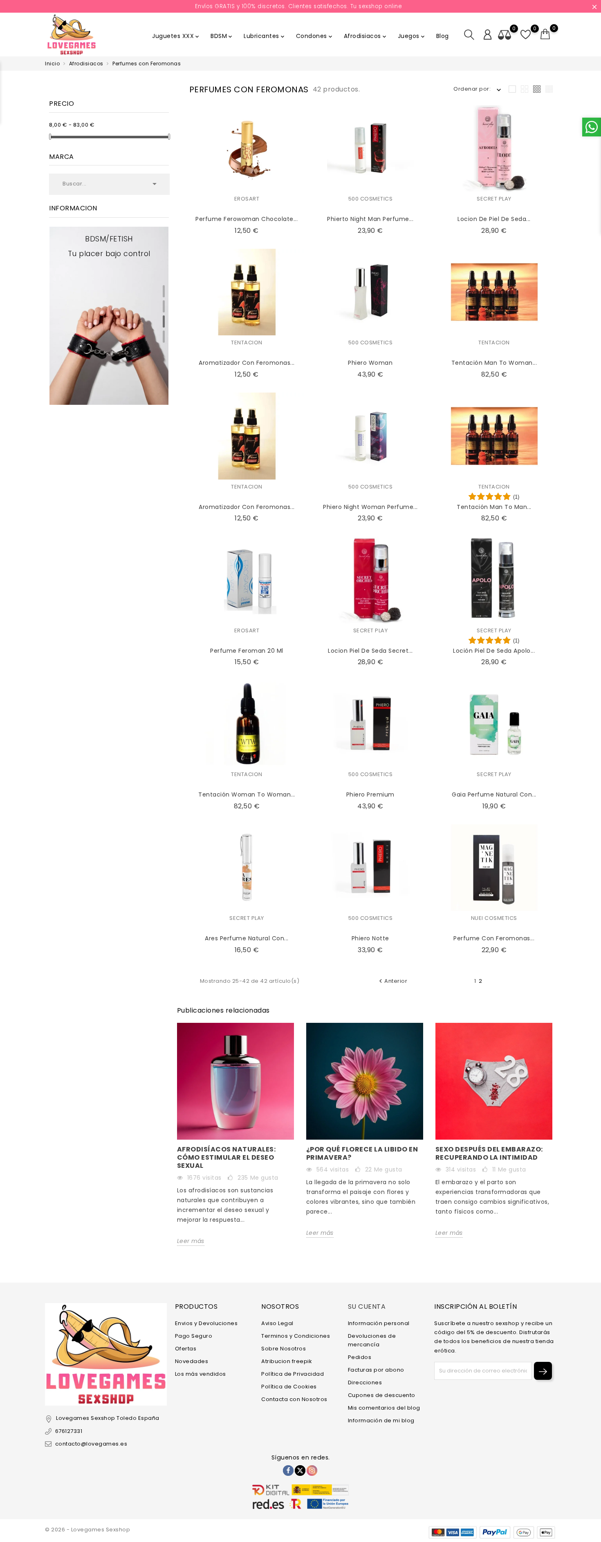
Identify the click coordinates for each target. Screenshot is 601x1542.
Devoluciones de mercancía (372, 1340)
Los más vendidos (200, 1374)
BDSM (222, 36)
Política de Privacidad (292, 1374)
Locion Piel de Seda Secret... (370, 651)
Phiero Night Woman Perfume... (370, 507)
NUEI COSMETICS (494, 918)
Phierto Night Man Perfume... (370, 219)
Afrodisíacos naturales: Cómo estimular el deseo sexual (226, 1157)
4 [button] (164, 336)
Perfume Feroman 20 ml (246, 651)
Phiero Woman (370, 363)
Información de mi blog (381, 1420)
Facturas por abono (376, 1370)
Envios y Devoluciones (206, 1323)
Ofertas (186, 1348)
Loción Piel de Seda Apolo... (494, 651)
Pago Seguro (194, 1336)
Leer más (190, 1241)
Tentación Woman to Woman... (246, 794)
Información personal (379, 1323)
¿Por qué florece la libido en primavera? (362, 1153)
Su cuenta (367, 1306)
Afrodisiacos (366, 36)
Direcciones (365, 1382)
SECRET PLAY (494, 199)
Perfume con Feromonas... (493, 938)
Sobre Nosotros (283, 1348)
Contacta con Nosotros (294, 1399)
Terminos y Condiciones (295, 1336)
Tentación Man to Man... (494, 507)
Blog (442, 36)
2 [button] (164, 306)
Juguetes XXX (176, 36)
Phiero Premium (370, 794)
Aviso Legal (277, 1323)
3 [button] (164, 321)
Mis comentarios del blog (384, 1408)
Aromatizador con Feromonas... (247, 507)
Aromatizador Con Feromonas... (247, 363)
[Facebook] (288, 1470)
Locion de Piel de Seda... (494, 219)
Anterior (392, 981)
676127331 (68, 1431)
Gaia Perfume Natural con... (494, 794)
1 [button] (164, 291)
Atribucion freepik (286, 1361)
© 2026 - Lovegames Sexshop (87, 1529)
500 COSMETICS (370, 199)
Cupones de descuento (381, 1395)
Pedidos (360, 1357)
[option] (109, 316)
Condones (315, 36)
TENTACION (246, 342)
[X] (300, 1470)
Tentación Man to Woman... (494, 363)
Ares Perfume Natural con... (247, 938)
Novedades (192, 1361)
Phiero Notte (370, 938)
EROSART (247, 199)
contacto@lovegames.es (91, 1444)
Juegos (412, 36)
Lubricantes (265, 36)
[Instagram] (312, 1470)
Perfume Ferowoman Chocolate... (246, 219)
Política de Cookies (289, 1386)
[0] (545, 34)
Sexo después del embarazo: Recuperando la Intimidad (489, 1153)
